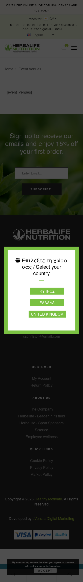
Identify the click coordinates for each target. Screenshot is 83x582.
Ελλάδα (47, 302)
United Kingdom (47, 314)
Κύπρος (47, 291)
